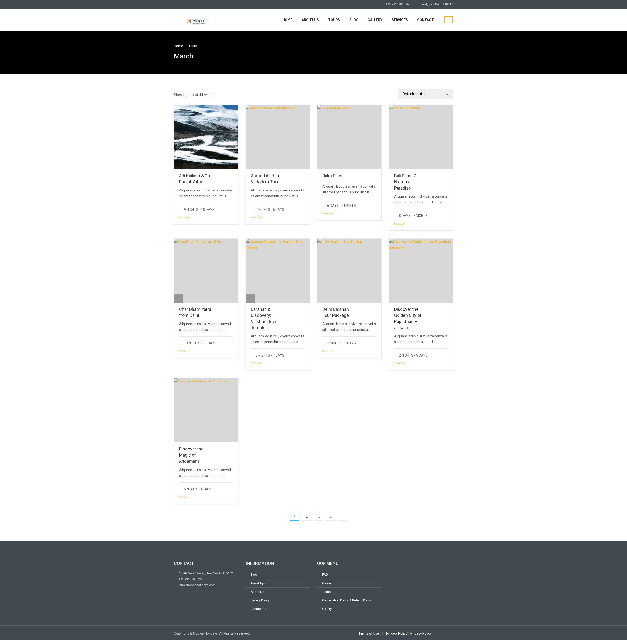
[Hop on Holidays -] (197, 19)
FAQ (325, 574)
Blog (353, 20)
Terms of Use (368, 633)
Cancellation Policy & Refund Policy (347, 600)
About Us (257, 592)
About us (310, 20)
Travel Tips (258, 583)
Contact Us (258, 609)
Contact (425, 20)
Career (326, 583)
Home (287, 20)
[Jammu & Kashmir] (250, 298)
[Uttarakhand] (179, 165)
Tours (334, 20)
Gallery (375, 20)
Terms (326, 592)
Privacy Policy (260, 600)
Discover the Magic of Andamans (191, 455)
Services (400, 20)
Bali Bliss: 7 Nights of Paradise (405, 182)
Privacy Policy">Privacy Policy (409, 633)
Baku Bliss (332, 175)
